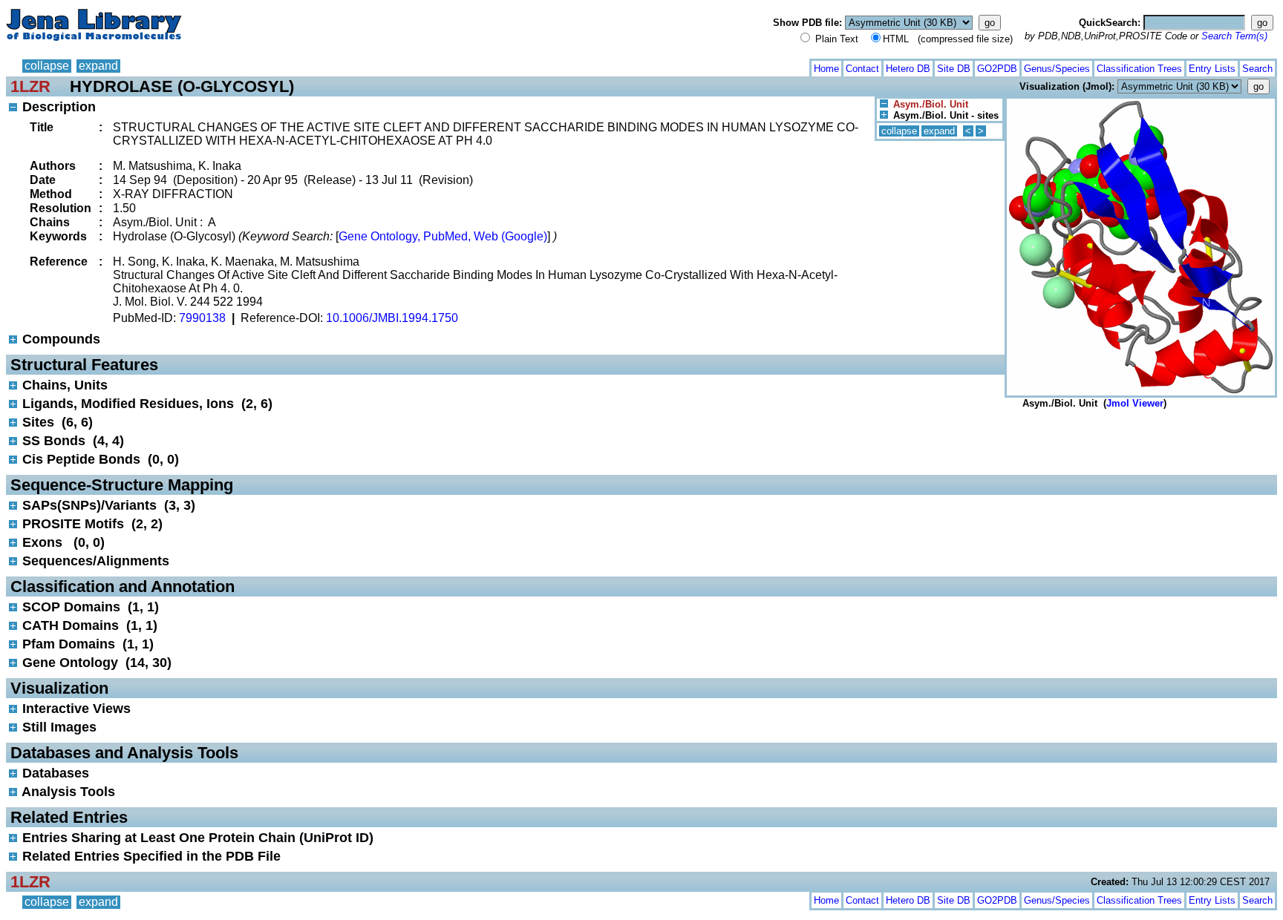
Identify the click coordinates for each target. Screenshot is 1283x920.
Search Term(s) (1234, 36)
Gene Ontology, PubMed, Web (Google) (443, 236)
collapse (47, 65)
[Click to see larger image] (1141, 102)
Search (1257, 68)
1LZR (30, 86)
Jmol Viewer (1134, 403)
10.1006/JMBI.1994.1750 (392, 318)
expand (98, 65)
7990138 (202, 318)
